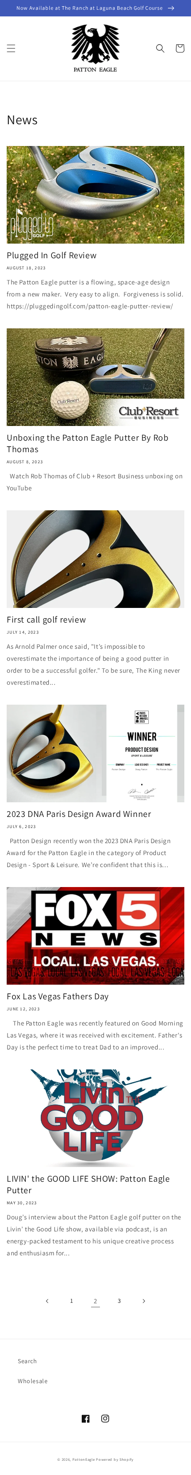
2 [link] (95, 1301)
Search (27, 1361)
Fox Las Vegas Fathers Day (58, 996)
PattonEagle (83, 1459)
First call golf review (46, 619)
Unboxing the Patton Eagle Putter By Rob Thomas (87, 443)
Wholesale (33, 1381)
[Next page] (143, 1301)
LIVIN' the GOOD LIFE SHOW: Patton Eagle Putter (88, 1184)
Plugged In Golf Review (51, 255)
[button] (11, 48)
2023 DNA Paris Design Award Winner (79, 814)
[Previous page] (47, 1301)
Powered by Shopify (115, 1459)
